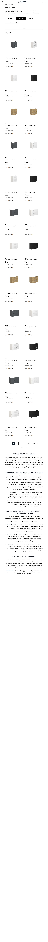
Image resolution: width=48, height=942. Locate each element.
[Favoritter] (45, 2)
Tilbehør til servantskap (12, 22)
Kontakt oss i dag (10, 570)
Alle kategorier (10, 18)
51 (34, 443)
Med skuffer (21, 18)
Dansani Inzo (10, 534)
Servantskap (11, 4)
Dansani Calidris (12, 544)
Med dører (31, 18)
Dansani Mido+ (10, 524)
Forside (6, 4)
